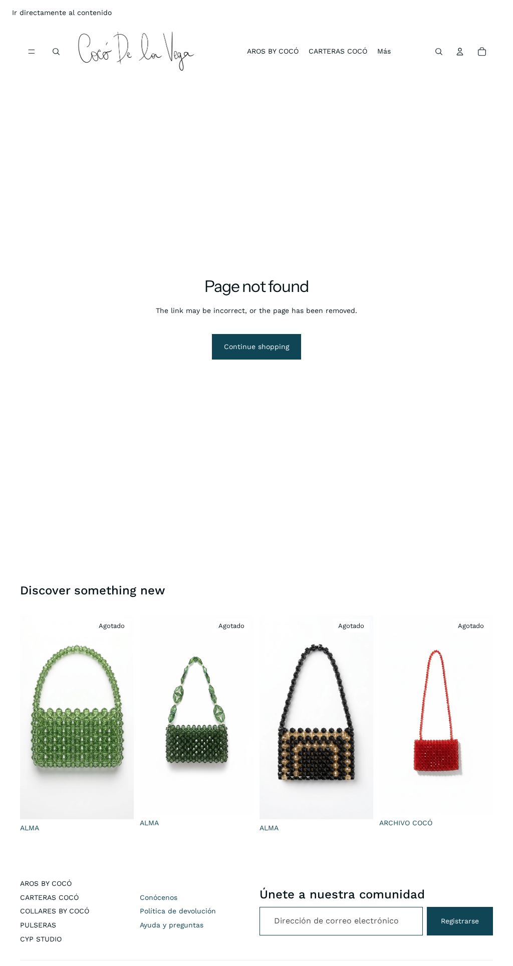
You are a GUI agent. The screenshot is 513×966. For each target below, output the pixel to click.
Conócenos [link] (158, 897)
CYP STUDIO (41, 939)
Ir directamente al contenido (62, 13)
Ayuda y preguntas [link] (171, 925)
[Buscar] (56, 52)
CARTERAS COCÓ (49, 897)
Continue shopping (256, 347)
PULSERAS (38, 925)
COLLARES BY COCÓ (54, 911)
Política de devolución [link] (178, 911)
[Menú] (31, 51)
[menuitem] (384, 52)
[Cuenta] (460, 52)
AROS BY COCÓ (46, 883)
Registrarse (460, 921)
